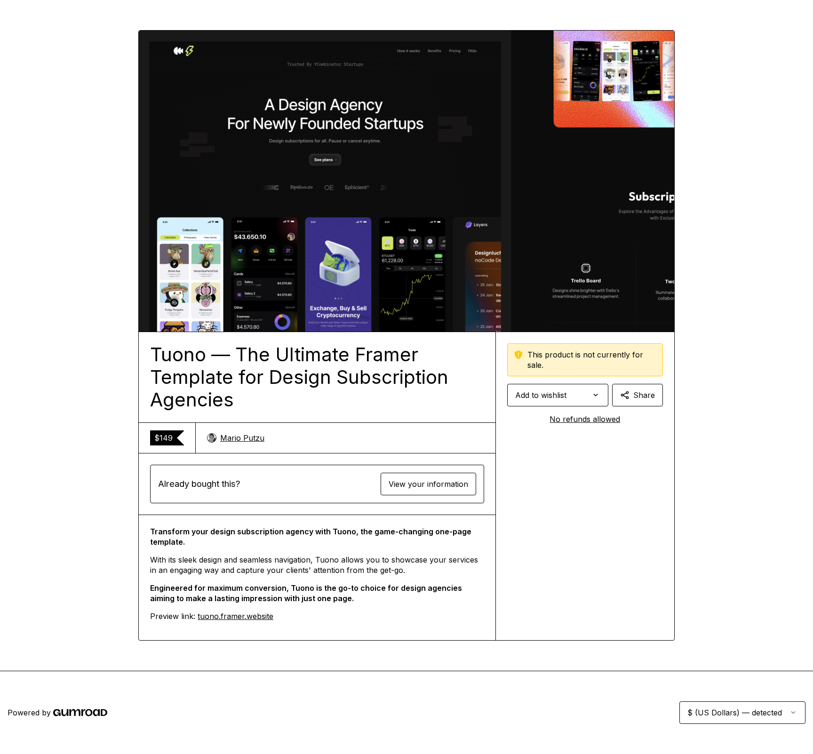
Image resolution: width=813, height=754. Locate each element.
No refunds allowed (585, 419)
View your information (428, 484)
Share (644, 395)
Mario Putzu (242, 438)
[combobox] (557, 395)
